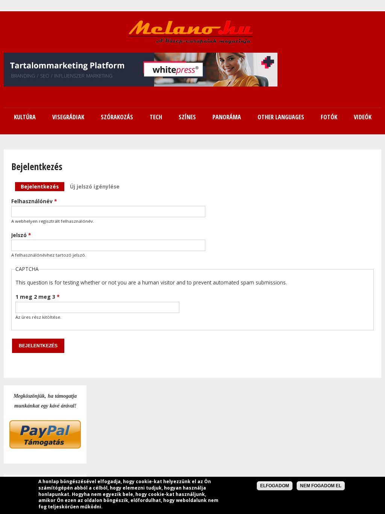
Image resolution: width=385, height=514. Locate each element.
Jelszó (21, 235)
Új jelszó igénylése (95, 186)
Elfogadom (274, 485)
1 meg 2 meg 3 (37, 296)
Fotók (329, 117)
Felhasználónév (34, 201)
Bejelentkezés (42, 186)
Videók (362, 117)
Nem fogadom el (320, 485)
